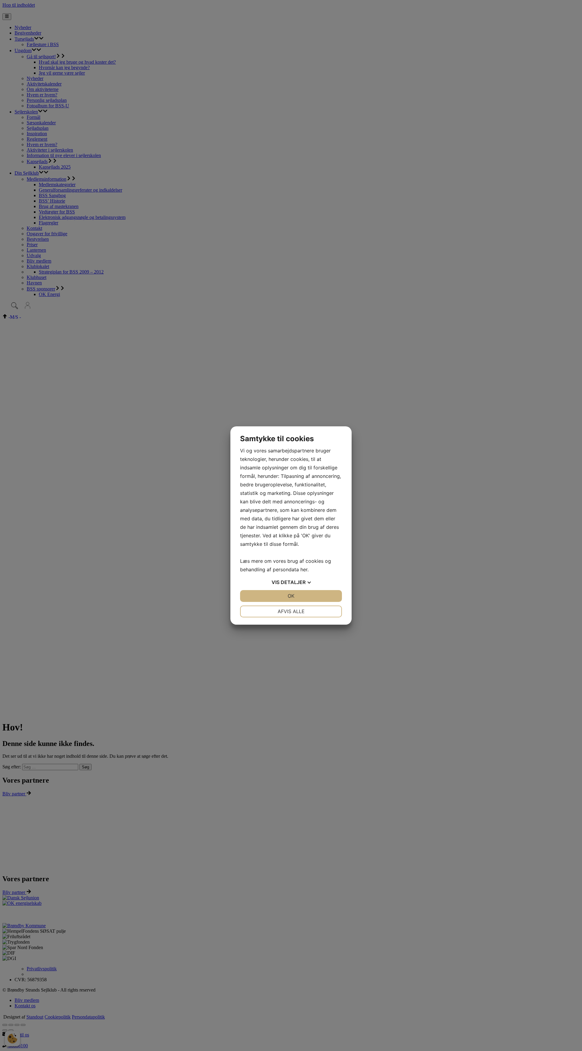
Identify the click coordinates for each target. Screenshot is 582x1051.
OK (291, 596)
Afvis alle (291, 611)
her (303, 569)
